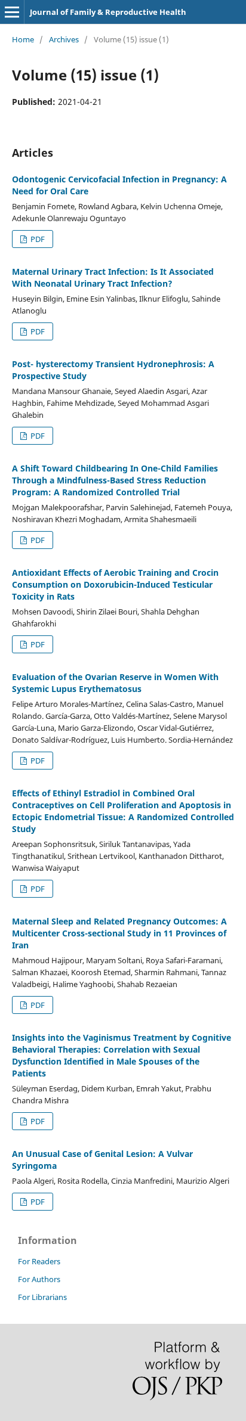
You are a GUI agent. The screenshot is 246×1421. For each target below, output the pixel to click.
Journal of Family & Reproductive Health (108, 12)
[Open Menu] (12, 12)
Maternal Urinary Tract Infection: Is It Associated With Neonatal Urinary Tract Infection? (113, 277)
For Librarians (42, 1297)
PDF (37, 239)
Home (23, 39)
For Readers (39, 1261)
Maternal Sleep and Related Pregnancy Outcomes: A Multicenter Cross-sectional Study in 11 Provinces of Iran (119, 933)
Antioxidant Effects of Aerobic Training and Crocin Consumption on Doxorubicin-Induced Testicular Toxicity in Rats (115, 584)
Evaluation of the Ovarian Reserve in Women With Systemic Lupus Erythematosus (115, 682)
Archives (64, 39)
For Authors (39, 1279)
